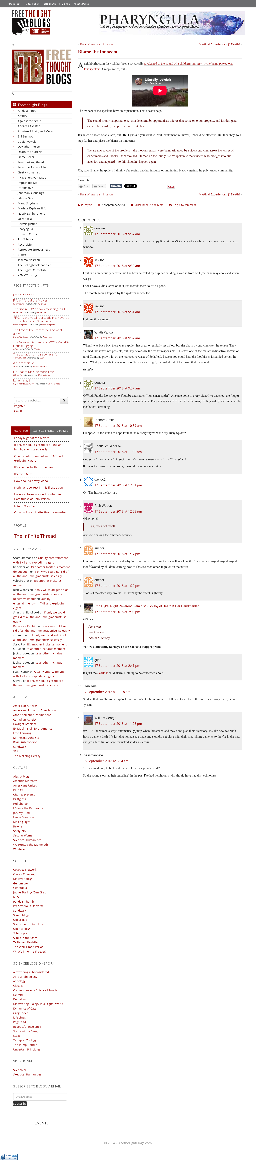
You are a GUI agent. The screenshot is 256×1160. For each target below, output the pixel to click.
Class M (18, 986)
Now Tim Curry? (24, 506)
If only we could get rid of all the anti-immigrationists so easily (39, 616)
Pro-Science (25, 239)
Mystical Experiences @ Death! (219, 44)
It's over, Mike (23, 474)
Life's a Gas (25, 198)
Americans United (25, 785)
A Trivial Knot (27, 111)
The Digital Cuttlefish (32, 270)
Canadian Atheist (24, 719)
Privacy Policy (31, 3)
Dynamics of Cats (24, 1008)
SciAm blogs (21, 915)
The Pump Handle (25, 1045)
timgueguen (21, 572)
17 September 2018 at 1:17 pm (117, 554)
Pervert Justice (27, 224)
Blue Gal (18, 790)
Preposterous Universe (28, 906)
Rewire (17, 826)
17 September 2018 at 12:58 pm (118, 511)
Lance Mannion (23, 817)
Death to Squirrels (30, 152)
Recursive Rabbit (24, 599)
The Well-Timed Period (28, 947)
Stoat (16, 1036)
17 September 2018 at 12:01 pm (118, 485)
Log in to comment (184, 205)
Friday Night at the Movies (30, 300)
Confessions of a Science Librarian (36, 990)
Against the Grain (29, 121)
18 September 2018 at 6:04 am (106, 761)
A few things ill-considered (31, 972)
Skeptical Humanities (27, 840)
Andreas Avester (29, 126)
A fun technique (23, 363)
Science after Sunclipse (28, 924)
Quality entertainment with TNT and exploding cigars (39, 603)
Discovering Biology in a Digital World (38, 1004)
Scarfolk (102, 673)
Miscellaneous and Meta (149, 205)
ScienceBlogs (22, 929)
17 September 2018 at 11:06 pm (118, 723)
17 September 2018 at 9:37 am (117, 234)
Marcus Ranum (40, 366)
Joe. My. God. (22, 813)
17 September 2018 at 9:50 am (117, 266)
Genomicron (21, 883)
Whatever (19, 849)
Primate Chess (27, 234)
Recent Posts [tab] (21, 430)
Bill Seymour (26, 136)
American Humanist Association (34, 710)
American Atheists (25, 706)
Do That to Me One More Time (33, 371)
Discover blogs (23, 879)
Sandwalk (19, 747)
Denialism (20, 999)
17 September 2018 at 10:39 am (118, 425)
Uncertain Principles (26, 1049)
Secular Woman (23, 835)
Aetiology (19, 981)
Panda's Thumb (23, 901)
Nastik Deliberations (31, 213)
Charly (37, 349)
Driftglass (19, 799)
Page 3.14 (19, 1022)
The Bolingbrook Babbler (34, 265)
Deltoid (18, 995)
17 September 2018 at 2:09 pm (117, 612)
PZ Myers (42, 303)
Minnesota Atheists (26, 738)
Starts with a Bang (25, 1031)
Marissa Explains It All (32, 208)
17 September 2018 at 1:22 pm (117, 585)
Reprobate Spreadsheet (34, 249)
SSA (15, 751)
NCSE (16, 897)
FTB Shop (64, 3)
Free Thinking (22, 733)
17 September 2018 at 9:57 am (117, 388)
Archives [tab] (62, 430)
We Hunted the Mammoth (30, 844)
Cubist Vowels (27, 141)
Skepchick (19, 1070)
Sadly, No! (19, 831)
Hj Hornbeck (54, 383)
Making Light (21, 822)
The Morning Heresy (26, 756)
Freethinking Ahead (31, 162)
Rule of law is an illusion (96, 44)
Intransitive (25, 188)
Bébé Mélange (44, 375)
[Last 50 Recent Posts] (23, 294)
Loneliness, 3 (21, 380)
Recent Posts (81, 3)
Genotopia (20, 888)
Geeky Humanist (29, 172)
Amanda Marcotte (25, 781)
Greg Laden (21, 1013)
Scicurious (20, 920)
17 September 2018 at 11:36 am (118, 452)
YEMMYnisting (27, 275)
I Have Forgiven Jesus (32, 177)
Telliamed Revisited (26, 942)
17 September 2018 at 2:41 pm (117, 665)
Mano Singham (28, 203)
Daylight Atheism (29, 146)
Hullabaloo (20, 804)
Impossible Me (27, 183)
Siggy (42, 357)
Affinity (22, 116)
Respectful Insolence (27, 1027)
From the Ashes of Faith (33, 167)
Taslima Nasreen (29, 260)
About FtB (14, 3)
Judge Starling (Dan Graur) (30, 892)
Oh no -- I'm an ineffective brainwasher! (41, 512)
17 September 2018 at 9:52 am (117, 338)
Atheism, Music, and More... (36, 131)
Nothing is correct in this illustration (38, 487)
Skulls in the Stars (25, 938)
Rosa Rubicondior (25, 742)
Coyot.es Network (24, 869)
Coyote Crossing (24, 874)
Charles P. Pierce (24, 795)
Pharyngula (25, 229)
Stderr (22, 255)
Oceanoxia (25, 219)
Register (19, 406)
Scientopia (20, 933)
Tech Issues (49, 3)
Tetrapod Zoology (24, 1040)
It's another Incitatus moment (34, 467)
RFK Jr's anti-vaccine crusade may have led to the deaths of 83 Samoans (41, 319)
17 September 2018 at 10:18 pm (107, 692)
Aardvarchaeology (25, 977)
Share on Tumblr (116, 186)
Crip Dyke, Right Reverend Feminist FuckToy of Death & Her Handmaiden (146, 606)
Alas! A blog (21, 776)
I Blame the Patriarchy (28, 808)
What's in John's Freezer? (29, 951)
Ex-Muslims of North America (32, 728)
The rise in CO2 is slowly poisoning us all (39, 309)
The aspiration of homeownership (35, 354)
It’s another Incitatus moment (50, 567)
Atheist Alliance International (32, 715)
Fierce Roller (26, 157)
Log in (18, 410)
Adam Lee (47, 337)
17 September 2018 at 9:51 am (117, 312)
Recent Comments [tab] (43, 430)
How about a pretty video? (31, 481)
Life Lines (19, 1017)
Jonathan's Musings (31, 193)
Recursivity (25, 244)
